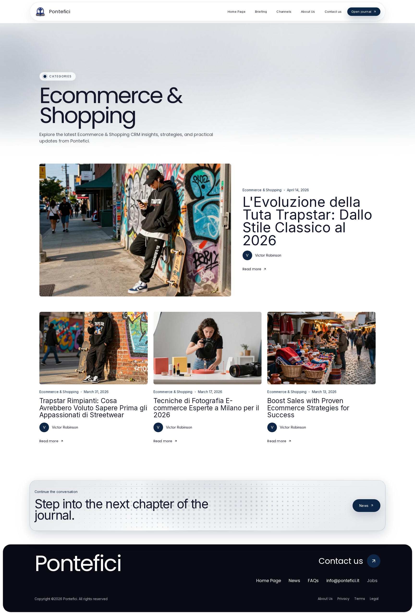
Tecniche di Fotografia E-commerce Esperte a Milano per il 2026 (206, 408)
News (363, 506)
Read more (252, 269)
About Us (325, 598)
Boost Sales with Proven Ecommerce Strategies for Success (308, 408)
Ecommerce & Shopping (262, 190)
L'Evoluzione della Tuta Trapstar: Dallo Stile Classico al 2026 (307, 221)
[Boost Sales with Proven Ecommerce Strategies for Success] (321, 348)
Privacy (343, 598)
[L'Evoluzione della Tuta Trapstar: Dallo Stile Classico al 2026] (135, 230)
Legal (374, 598)
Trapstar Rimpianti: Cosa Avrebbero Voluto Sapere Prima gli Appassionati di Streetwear (93, 408)
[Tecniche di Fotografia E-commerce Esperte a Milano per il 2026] (207, 348)
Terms (359, 598)
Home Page (268, 581)
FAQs (313, 581)
